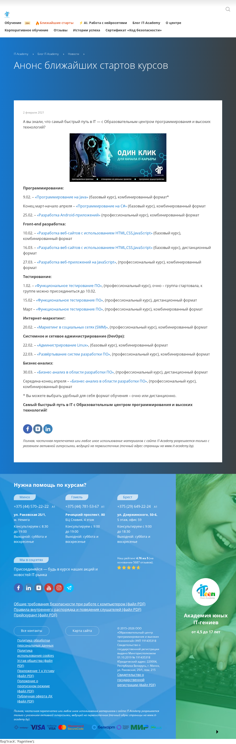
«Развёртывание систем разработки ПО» (73, 354)
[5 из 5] (138, 567)
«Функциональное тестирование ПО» (68, 285)
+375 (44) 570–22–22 (34, 506)
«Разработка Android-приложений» (68, 215)
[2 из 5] (124, 567)
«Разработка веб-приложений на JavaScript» (76, 262)
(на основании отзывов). (135, 560)
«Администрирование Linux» (62, 345)
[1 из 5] (119, 567)
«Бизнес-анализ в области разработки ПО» (75, 372)
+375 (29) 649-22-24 (137, 506)
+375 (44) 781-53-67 (85, 506)
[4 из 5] (134, 567)
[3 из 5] (129, 567)
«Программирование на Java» (61, 197)
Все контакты (31, 630)
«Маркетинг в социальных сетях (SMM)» (72, 327)
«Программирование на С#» (101, 206)
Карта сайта (82, 630)
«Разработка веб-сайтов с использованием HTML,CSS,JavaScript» (95, 233)
